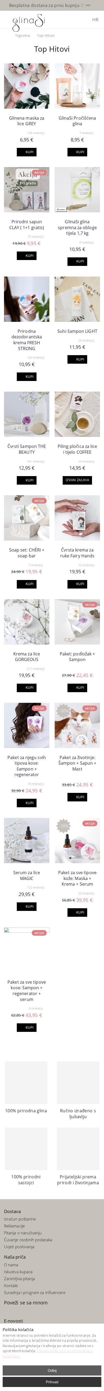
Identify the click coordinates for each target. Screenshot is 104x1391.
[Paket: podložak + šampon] (77, 621)
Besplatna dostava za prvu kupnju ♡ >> (50, 5)
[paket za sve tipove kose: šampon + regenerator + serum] (26, 950)
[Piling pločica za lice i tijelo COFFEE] (77, 414)
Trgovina (22, 35)
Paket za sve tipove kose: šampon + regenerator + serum (26, 990)
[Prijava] (84, 20)
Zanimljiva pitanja (19, 1278)
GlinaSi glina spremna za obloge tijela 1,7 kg (77, 227)
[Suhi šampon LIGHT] (77, 299)
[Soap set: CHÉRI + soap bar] (26, 518)
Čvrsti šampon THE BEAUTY (26, 449)
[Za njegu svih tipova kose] (26, 725)
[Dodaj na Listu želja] (43, 103)
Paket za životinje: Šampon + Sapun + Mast (77, 763)
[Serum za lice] (26, 840)
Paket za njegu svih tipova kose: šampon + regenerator (26, 766)
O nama (11, 1264)
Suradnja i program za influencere (34, 1292)
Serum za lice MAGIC (26, 875)
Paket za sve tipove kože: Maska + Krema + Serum (77, 878)
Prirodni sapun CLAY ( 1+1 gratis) (26, 224)
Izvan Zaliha (77, 480)
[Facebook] (8, 1310)
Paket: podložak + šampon (77, 657)
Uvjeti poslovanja (19, 1246)
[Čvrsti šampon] (26, 414)
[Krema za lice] (26, 621)
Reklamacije (14, 1225)
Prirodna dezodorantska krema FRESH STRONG (26, 339)
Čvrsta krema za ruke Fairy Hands (77, 553)
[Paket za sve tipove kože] (77, 840)
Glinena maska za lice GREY (26, 121)
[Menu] (6, 19)
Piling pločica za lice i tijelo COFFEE (77, 449)
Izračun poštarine (20, 1219)
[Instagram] (22, 1310)
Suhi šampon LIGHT (77, 331)
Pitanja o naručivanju (23, 1232)
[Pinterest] (15, 1310)
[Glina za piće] (77, 86)
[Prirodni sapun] (26, 189)
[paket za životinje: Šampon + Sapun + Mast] (77, 725)
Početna (6, 35)
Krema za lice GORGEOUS (26, 657)
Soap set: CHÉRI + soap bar (26, 553)
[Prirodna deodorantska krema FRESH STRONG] (26, 299)
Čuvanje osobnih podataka (28, 1239)
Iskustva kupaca (18, 1271)
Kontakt (11, 1285)
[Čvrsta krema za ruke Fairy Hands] (77, 518)
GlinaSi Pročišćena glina (77, 121)
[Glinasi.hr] (29, 22)
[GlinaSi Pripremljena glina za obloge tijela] (77, 189)
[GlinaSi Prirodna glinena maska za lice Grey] (26, 86)
